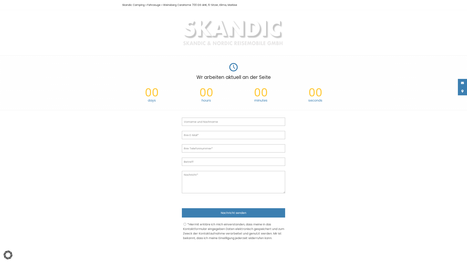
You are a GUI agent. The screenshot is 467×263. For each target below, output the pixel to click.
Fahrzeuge (154, 5)
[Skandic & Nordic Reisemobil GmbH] (234, 46)
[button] (8, 255)
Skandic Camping (133, 5)
